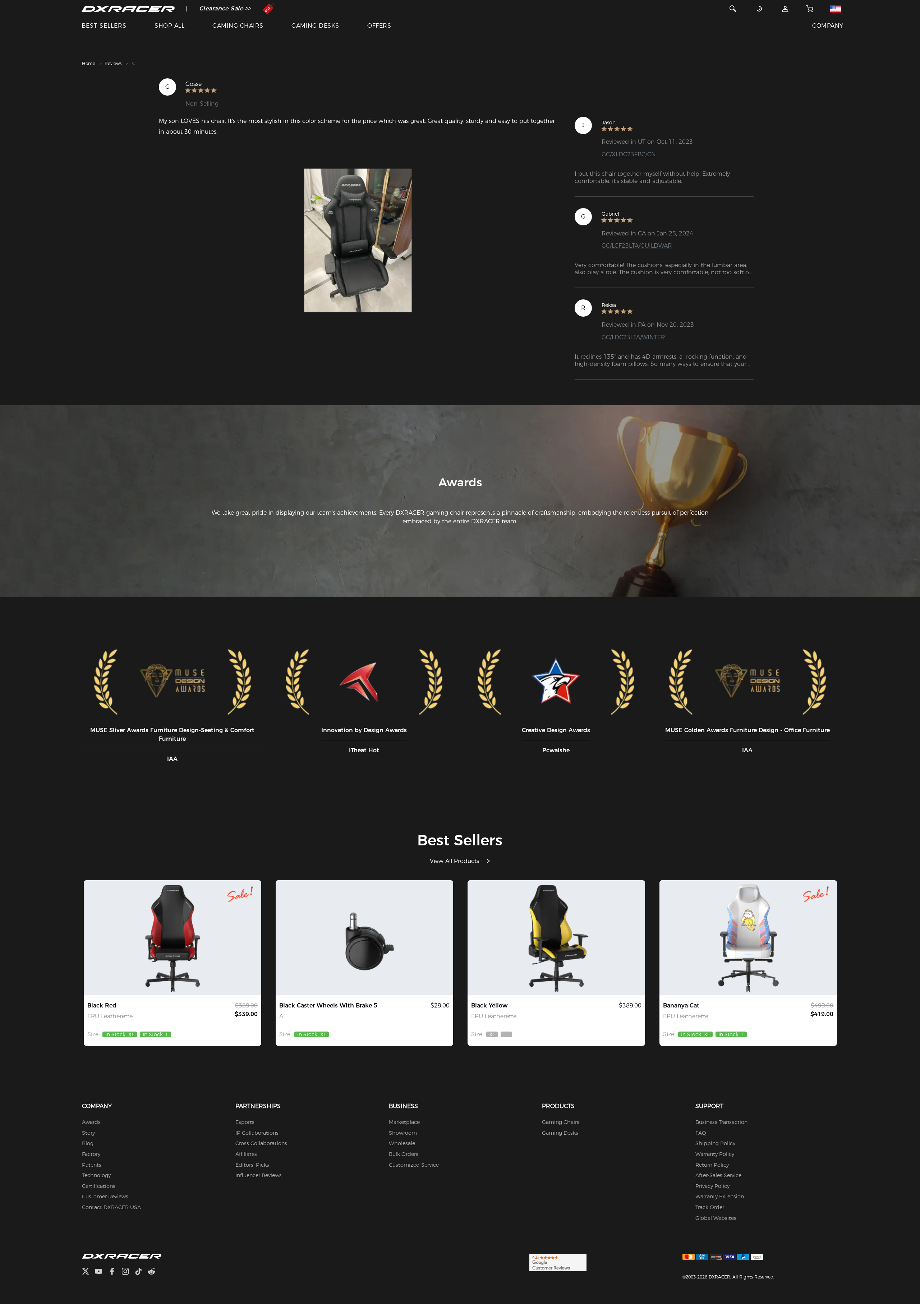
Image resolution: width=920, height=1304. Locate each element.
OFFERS (379, 25)
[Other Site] (836, 8)
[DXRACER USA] (128, 8)
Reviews (113, 63)
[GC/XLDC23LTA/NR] (172, 937)
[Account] (785, 8)
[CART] (810, 8)
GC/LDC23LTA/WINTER (633, 337)
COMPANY (827, 25)
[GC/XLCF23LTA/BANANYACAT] (748, 937)
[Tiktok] (141, 1272)
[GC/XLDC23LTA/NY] (556, 937)
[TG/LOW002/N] (364, 937)
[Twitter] (88, 1272)
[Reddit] (154, 1272)
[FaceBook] (114, 1272)
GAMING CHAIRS (237, 25)
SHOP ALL (169, 25)
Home (88, 63)
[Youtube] (101, 1272)
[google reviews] (557, 1262)
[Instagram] (128, 1272)
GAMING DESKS (315, 25)
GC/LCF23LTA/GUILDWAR (637, 245)
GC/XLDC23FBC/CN (629, 154)
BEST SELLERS (104, 25)
